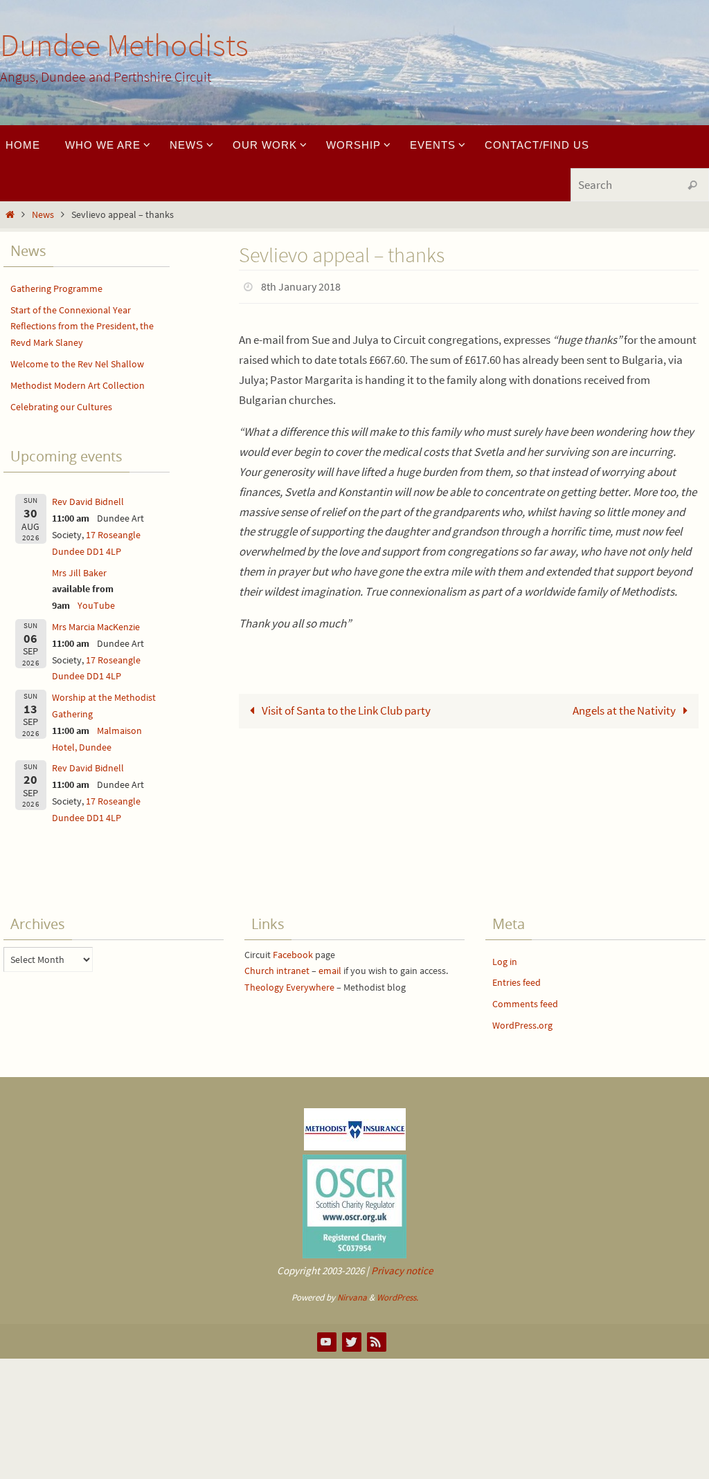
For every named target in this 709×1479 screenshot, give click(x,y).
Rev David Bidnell (88, 501)
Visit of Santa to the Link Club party (345, 706)
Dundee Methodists (124, 45)
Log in (504, 961)
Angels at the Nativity (625, 706)
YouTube (96, 605)
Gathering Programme (56, 288)
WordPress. (397, 1297)
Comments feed (525, 1004)
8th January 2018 (301, 285)
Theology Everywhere (289, 987)
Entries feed (516, 982)
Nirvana (352, 1297)
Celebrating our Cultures (61, 407)
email (329, 970)
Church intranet (276, 970)
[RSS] (376, 1341)
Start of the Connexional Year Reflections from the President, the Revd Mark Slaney (82, 326)
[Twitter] (351, 1341)
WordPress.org (522, 1025)
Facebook (293, 954)
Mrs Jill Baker (79, 573)
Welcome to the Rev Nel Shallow (77, 364)
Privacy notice (402, 1270)
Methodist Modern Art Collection (77, 385)
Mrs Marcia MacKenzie (96, 627)
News (43, 215)
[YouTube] (326, 1341)
